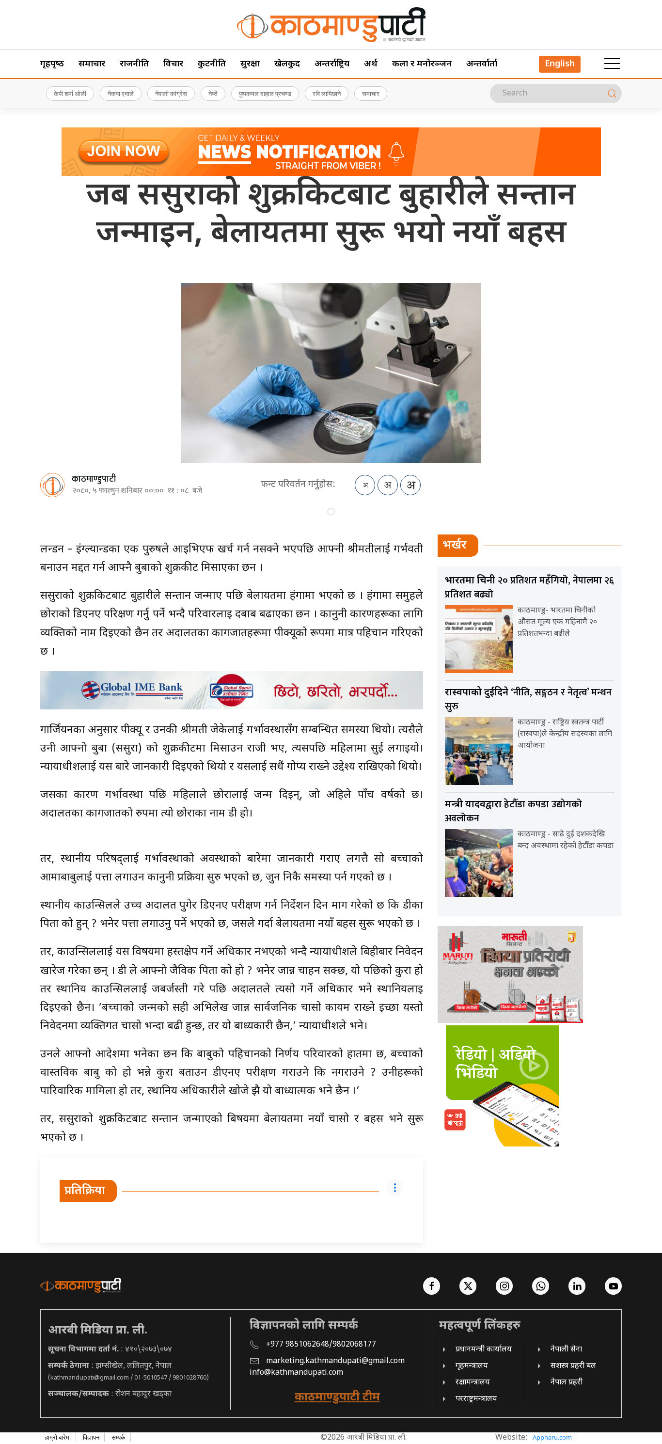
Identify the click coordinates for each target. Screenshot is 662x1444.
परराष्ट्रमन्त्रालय (476, 1399)
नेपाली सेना (566, 1350)
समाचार (92, 64)
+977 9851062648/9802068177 (321, 1345)
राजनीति (134, 64)
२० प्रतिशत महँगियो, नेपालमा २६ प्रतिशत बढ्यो (529, 587)
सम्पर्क (118, 1437)
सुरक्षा (250, 64)
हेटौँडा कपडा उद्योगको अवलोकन (513, 811)
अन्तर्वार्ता (481, 64)
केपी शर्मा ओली (70, 93)
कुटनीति (212, 64)
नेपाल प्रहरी (567, 1383)
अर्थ (371, 64)
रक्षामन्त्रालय (473, 1383)
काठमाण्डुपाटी (94, 479)
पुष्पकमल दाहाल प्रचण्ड (265, 93)
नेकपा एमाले (121, 93)
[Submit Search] (612, 93)
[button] (612, 64)
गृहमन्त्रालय (472, 1366)
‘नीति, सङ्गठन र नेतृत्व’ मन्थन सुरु (528, 699)
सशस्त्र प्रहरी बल (573, 1366)
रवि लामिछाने (327, 93)
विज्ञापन (91, 1437)
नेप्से (213, 93)
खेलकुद (287, 64)
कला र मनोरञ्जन (422, 64)
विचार (173, 64)
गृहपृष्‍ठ (52, 64)
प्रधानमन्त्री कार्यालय (484, 1350)
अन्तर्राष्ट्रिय (332, 64)
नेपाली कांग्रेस (171, 93)
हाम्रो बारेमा (58, 1437)
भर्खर (454, 545)
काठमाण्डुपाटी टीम (337, 1397)
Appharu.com (552, 1437)
